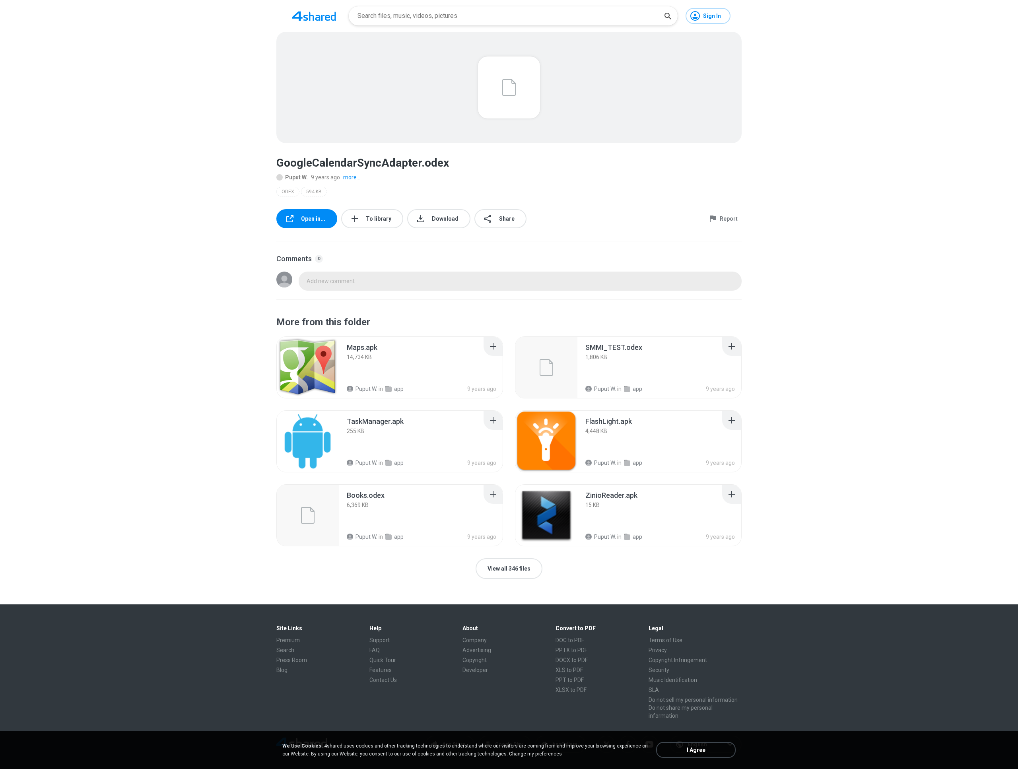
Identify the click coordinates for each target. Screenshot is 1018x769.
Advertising (476, 650)
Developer (475, 670)
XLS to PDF (569, 670)
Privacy (658, 650)
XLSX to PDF (571, 690)
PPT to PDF (570, 680)
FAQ (374, 650)
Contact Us (383, 680)
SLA (654, 690)
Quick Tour (382, 660)
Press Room (291, 660)
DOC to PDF (570, 640)
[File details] (308, 367)
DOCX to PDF (572, 660)
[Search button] (667, 15)
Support (379, 640)
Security (659, 670)
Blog (282, 670)
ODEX (288, 191)
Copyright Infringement (678, 660)
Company (474, 640)
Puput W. (296, 177)
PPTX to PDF (571, 650)
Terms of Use (665, 640)
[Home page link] (314, 15)
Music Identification (673, 680)
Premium (288, 640)
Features (380, 670)
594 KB (314, 191)
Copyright (474, 660)
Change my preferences (535, 754)
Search (285, 650)
